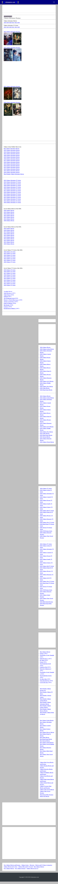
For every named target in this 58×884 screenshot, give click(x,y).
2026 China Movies (44, 388)
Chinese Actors (25, 865)
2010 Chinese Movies (9, 243)
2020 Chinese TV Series (9, 262)
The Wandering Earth (9, 298)
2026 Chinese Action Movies (47, 349)
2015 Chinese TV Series (9, 276)
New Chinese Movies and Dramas (12, 865)
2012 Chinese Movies (9, 240)
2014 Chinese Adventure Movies (12, 165)
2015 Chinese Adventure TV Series (12, 194)
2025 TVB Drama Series (46, 590)
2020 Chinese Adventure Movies (12, 155)
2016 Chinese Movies (9, 233)
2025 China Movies (44, 433)
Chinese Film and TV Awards (25, 866)
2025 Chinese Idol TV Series (47, 566)
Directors (32, 865)
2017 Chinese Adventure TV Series (12, 190)
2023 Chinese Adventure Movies (12, 150)
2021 (13, 22)
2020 (10, 22)
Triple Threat (7, 294)
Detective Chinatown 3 (45, 668)
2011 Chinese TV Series (9, 283)
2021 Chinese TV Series (9, 260)
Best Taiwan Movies (45, 740)
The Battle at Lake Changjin (47, 655)
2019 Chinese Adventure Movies (12, 157)
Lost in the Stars (44, 682)
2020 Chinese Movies (9, 220)
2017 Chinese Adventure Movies (12, 160)
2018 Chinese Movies (9, 230)
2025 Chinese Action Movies (47, 397)
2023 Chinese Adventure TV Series (12, 180)
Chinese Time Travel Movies (47, 789)
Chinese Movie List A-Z (32, 868)
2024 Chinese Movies (9, 213)
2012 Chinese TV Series (9, 281)
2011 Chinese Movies (9, 242)
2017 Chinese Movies (9, 232)
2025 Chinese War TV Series (47, 581)
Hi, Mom (42, 660)
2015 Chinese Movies (9, 235)
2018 (5, 22)
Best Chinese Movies (45, 651)
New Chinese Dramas (20, 868)
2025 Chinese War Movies (46, 431)
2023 (18, 22)
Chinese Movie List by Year (10, 866)
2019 (7, 22)
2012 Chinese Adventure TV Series (12, 199)
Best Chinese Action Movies (47, 720)
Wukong (6, 296)
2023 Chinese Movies (9, 215)
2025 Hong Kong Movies (46, 435)
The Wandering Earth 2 (46, 675)
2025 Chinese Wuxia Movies (47, 442)
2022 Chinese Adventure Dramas (12, 47)
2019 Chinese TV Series (9, 270)
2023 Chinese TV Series (9, 256)
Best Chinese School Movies (47, 742)
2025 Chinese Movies (9, 212)
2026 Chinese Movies (9, 210)
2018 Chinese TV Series (9, 271)
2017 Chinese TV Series (9, 273)
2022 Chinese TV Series (9, 258)
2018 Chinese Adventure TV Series (12, 188)
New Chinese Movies (9, 868)
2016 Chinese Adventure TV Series (12, 192)
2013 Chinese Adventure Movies (12, 167)
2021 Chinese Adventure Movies (12, 153)
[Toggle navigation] (54, 2)
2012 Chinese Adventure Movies (12, 169)
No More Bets (43, 679)
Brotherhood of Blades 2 (10, 308)
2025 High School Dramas (46, 601)
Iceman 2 (6, 306)
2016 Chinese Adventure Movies (12, 162)
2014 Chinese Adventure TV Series (12, 195)
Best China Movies (44, 737)
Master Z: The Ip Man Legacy (11, 300)
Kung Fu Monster (8, 303)
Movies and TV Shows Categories (43, 865)
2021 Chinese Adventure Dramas (12, 86)
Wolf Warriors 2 (8, 293)
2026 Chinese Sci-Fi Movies (46, 381)
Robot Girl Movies (44, 796)
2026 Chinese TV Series (9, 251)
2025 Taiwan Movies (45, 437)
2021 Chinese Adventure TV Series (12, 183)
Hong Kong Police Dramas (46, 794)
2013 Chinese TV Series (9, 280)
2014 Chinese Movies (9, 237)
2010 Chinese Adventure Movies (12, 172)
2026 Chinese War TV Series (47, 522)
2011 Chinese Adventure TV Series (12, 200)
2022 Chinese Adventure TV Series (12, 182)
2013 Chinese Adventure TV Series (12, 197)
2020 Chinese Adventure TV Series (12, 185)
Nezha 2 (42, 653)
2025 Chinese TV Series (9, 253)
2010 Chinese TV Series (9, 285)
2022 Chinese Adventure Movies (12, 152)
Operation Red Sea (44, 680)
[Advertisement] (29, 9)
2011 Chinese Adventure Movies (12, 170)
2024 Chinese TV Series (9, 255)
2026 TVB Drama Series (46, 531)
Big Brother (7, 305)
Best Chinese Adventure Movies (11, 148)
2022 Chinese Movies (9, 217)
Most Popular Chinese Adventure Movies (14, 174)
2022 (16, 22)
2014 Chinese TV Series (9, 278)
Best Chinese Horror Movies (47, 732)
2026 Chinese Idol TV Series (47, 510)
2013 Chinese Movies (9, 238)
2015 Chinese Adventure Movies (12, 163)
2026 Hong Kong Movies (46, 389)
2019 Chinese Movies (9, 228)
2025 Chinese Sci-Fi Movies (46, 426)
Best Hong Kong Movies (46, 739)
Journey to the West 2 (9, 301)
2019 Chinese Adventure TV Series (12, 187)
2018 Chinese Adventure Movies (12, 158)
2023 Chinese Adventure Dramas (12, 31)
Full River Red (43, 667)
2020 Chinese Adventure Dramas (12, 102)
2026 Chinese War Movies (46, 386)
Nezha (41, 662)
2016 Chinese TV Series (9, 275)
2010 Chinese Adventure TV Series (12, 202)
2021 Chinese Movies (9, 219)
